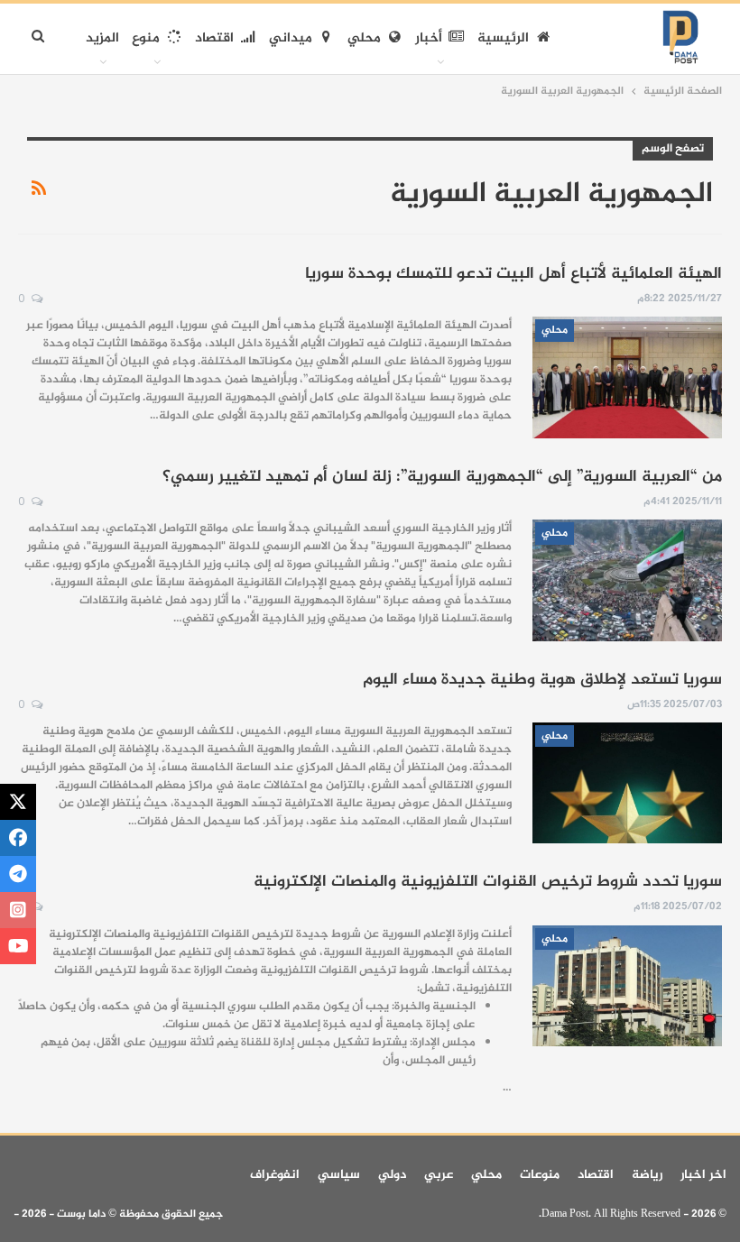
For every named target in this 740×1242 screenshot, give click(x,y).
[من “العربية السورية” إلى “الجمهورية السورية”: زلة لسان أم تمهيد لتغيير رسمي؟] (627, 580)
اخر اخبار (703, 1174)
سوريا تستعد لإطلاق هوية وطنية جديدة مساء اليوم (542, 680)
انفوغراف (275, 1174)
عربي (438, 1174)
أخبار (428, 38)
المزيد (102, 38)
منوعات (540, 1174)
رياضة (647, 1174)
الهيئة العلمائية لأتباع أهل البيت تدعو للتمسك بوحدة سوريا (513, 274)
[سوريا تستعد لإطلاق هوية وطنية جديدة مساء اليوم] (627, 782)
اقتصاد (214, 38)
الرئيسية (503, 38)
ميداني (290, 38)
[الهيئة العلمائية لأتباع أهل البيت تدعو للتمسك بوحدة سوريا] (627, 377)
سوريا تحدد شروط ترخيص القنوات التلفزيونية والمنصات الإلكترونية (488, 882)
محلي (364, 38)
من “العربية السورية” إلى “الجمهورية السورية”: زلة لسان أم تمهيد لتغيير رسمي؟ (442, 477)
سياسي (339, 1174)
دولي (392, 1174)
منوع (146, 38)
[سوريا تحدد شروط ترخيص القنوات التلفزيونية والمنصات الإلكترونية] (627, 985)
